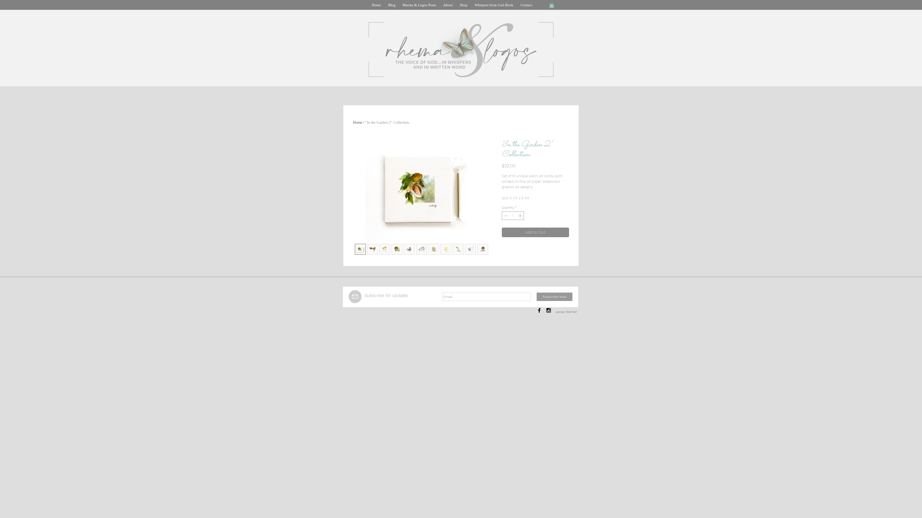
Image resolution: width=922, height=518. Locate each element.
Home (357, 122)
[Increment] (520, 216)
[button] (551, 5)
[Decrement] (505, 216)
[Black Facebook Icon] (539, 310)
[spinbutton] (513, 216)
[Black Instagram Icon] (549, 310)
